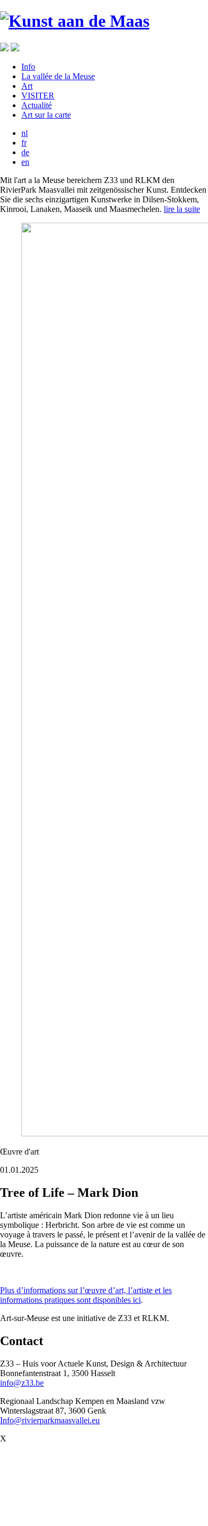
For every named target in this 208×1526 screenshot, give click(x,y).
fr (24, 142)
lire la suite (182, 209)
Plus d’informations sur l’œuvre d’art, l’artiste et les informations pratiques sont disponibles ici (86, 1295)
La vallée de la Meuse (58, 76)
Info (28, 66)
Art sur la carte (46, 114)
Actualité (36, 105)
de (25, 152)
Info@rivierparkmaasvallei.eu (50, 1420)
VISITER (37, 95)
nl (24, 133)
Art (27, 85)
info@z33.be (22, 1382)
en (25, 161)
